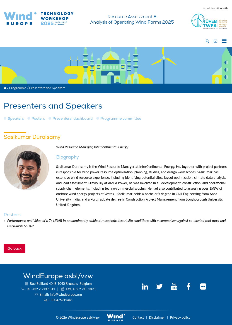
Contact (138, 318)
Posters (38, 118)
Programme (18, 88)
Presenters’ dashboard (73, 118)
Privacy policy (180, 318)
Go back (14, 248)
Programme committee (120, 118)
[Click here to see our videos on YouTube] (174, 287)
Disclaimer (157, 318)
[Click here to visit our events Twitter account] (159, 287)
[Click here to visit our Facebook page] (188, 287)
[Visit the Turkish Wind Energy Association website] (209, 30)
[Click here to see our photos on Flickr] (203, 287)
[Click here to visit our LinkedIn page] (145, 287)
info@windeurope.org (66, 295)
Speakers (16, 118)
